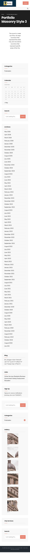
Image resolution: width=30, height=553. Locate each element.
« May (6, 103)
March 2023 (8, 225)
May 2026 (7, 131)
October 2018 (8, 340)
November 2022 (9, 237)
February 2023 (8, 228)
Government (8, 378)
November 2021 (9, 273)
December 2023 (9, 198)
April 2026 (7, 135)
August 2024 (8, 174)
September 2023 (9, 207)
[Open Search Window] (27, 8)
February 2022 (8, 264)
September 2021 (9, 279)
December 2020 (9, 307)
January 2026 (8, 144)
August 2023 (8, 210)
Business (22, 376)
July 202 (7, 346)
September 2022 (9, 243)
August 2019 (8, 334)
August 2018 (8, 343)
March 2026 (8, 138)
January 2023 (8, 231)
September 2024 (9, 171)
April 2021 (7, 295)
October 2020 (8, 310)
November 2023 (9, 201)
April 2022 (7, 258)
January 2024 (8, 195)
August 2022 (8, 246)
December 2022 (9, 234)
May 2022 (7, 255)
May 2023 (7, 219)
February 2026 (8, 141)
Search (23, 116)
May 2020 (7, 319)
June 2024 (7, 180)
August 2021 (8, 282)
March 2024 (8, 189)
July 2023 (7, 213)
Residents (17, 376)
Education (7, 380)
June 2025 (7, 162)
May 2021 (7, 292)
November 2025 (9, 150)
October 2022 (8, 240)
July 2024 (7, 177)
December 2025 (9, 147)
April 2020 (7, 322)
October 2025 (8, 153)
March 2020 (8, 325)
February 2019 (8, 337)
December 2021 (9, 270)
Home (2, 14)
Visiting (14, 378)
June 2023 (7, 216)
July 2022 (7, 249)
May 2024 (7, 183)
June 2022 (7, 252)
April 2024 (7, 186)
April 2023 (7, 222)
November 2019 (9, 331)
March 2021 (8, 298)
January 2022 (8, 267)
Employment (20, 378)
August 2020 (8, 313)
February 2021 (8, 301)
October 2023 (8, 204)
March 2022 (8, 261)
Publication (7, 71)
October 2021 (8, 276)
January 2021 (8, 304)
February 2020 (8, 328)
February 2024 (8, 192)
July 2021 (7, 286)
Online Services (9, 376)
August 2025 (8, 156)
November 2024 (9, 165)
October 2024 (8, 168)
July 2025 (7, 159)
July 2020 (7, 316)
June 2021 (7, 289)
